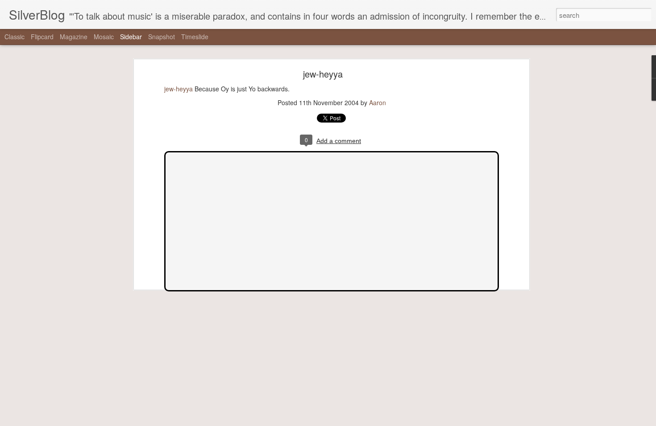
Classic (14, 36)
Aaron (377, 102)
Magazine (73, 36)
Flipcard (42, 36)
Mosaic (104, 36)
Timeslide (194, 36)
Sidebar (131, 36)
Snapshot (161, 36)
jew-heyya (323, 73)
